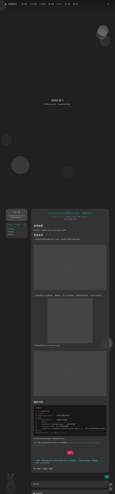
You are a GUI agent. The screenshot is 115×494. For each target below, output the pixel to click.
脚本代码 (11, 234)
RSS (77, 460)
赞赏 (70, 452)
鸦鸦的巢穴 (12, 4)
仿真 (51, 468)
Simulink (45, 468)
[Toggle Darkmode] (110, 489)
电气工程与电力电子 (60, 217)
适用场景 (11, 229)
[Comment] (110, 484)
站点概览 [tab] (17, 224)
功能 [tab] (24, 224)
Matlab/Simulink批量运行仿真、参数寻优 (70, 213)
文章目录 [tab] (10, 224)
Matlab (38, 468)
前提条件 (11, 231)
